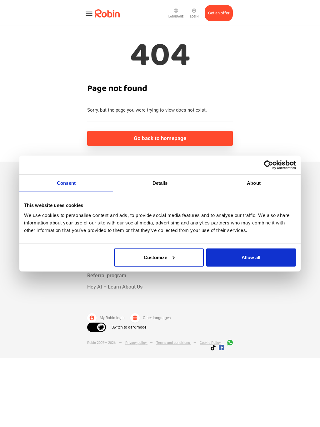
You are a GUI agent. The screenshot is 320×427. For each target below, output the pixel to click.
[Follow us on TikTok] (215, 348)
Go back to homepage (160, 138)
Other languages (151, 318)
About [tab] (254, 183)
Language (175, 13)
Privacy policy (136, 343)
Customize (155, 257)
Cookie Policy (210, 343)
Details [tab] (160, 183)
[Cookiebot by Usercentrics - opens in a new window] (268, 165)
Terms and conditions (173, 343)
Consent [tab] (66, 183)
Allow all (251, 257)
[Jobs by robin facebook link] (221, 348)
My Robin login (107, 318)
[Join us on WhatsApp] (228, 343)
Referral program (106, 276)
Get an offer (218, 13)
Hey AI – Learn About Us (114, 287)
